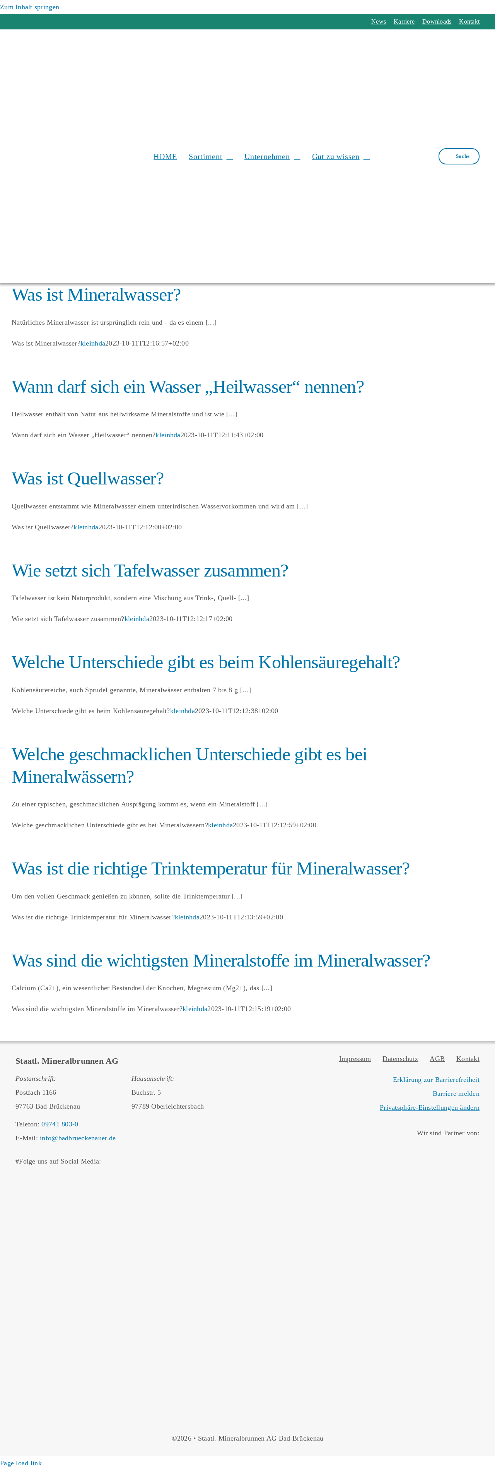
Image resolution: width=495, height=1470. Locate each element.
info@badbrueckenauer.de (78, 1138)
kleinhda (92, 343)
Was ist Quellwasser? (88, 478)
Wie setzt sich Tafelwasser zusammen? (150, 570)
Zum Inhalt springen (29, 7)
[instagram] (32, 22)
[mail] (47, 22)
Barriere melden (456, 1093)
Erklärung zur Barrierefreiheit (436, 1079)
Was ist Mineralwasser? (96, 294)
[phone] (61, 22)
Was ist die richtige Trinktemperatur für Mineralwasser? (211, 868)
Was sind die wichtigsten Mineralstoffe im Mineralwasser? (221, 960)
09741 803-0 (59, 1124)
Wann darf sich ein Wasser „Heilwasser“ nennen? (188, 386)
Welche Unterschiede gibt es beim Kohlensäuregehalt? (206, 662)
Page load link (21, 1463)
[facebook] (18, 22)
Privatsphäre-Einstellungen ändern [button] (430, 1107)
